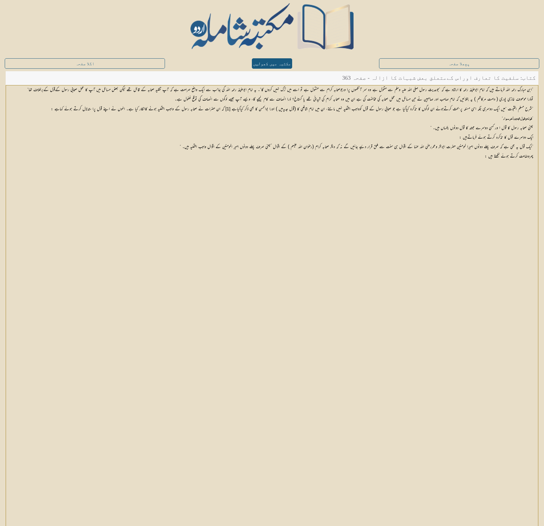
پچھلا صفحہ (459, 63)
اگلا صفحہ (85, 63)
